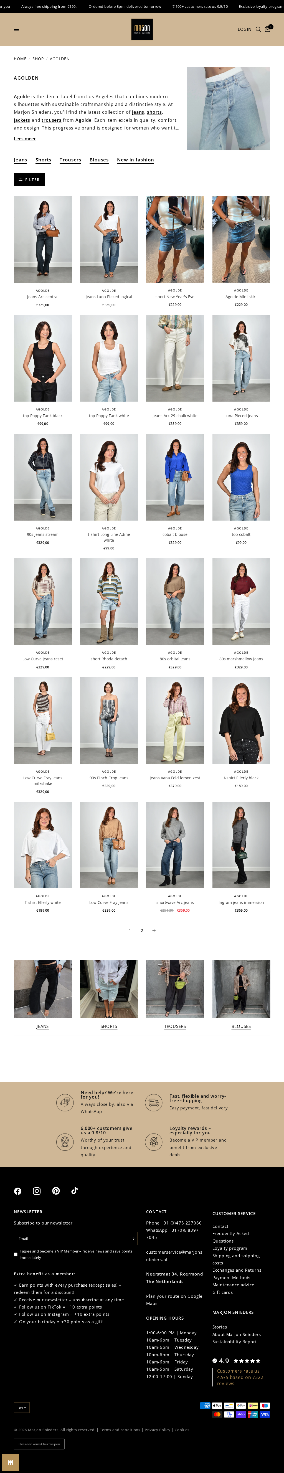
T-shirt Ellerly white (43, 902)
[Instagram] (42, 1191)
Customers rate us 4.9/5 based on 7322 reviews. (240, 1377)
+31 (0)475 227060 (181, 1223)
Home (20, 58)
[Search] (258, 29)
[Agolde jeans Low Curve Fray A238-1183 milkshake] (43, 720)
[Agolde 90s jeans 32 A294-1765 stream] (43, 477)
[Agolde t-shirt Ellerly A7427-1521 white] (43, 845)
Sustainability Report (234, 1341)
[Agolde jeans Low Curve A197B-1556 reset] (43, 601)
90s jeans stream (43, 534)
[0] (266, 29)
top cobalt (241, 534)
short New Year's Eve (175, 296)
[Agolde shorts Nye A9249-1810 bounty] (175, 239)
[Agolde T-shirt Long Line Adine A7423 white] (109, 477)
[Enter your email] (132, 1238)
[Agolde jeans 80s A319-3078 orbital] (175, 601)
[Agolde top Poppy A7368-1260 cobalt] (241, 477)
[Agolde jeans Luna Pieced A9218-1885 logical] (109, 239)
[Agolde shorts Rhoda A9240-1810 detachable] (109, 601)
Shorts (43, 159)
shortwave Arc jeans (175, 902)
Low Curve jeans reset (42, 658)
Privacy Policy (158, 1429)
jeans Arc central (43, 296)
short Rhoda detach (109, 658)
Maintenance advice (233, 1284)
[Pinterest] (61, 1191)
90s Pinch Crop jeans (109, 777)
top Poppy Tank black (42, 415)
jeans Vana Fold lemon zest (175, 777)
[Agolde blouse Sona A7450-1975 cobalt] (175, 477)
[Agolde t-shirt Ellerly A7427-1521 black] (241, 720)
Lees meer (25, 138)
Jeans (20, 159)
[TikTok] (80, 1191)
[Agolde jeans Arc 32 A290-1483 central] (43, 239)
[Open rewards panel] (10, 1462)
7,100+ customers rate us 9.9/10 (178, 6)
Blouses (99, 159)
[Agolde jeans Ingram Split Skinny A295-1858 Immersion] (241, 845)
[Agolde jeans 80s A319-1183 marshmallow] (241, 601)
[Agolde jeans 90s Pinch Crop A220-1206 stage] (109, 720)
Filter (32, 179)
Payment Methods (231, 1277)
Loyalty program (230, 1248)
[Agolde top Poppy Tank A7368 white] (109, 358)
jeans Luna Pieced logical (109, 296)
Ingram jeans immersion (241, 902)
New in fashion (135, 159)
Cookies (182, 1429)
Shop (38, 58)
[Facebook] (23, 1191)
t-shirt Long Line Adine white (109, 537)
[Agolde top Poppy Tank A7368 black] (43, 358)
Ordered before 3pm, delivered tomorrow (103, 6)
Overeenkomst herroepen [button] (39, 1444)
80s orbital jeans (175, 658)
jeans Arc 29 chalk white (175, 415)
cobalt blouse (175, 534)
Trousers (70, 159)
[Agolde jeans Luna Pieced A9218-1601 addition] (241, 358)
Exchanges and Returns (237, 1270)
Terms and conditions (120, 1429)
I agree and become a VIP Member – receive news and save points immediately (76, 1254)
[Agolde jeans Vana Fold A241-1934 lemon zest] (175, 720)
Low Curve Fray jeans (108, 902)
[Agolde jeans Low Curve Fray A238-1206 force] (109, 845)
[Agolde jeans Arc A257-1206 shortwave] (175, 845)
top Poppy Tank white (109, 415)
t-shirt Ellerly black (241, 777)
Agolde (43, 290)
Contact (220, 1226)
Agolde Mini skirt (241, 296)
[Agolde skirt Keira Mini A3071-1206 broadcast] (241, 239)
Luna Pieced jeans (241, 415)
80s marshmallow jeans (241, 658)
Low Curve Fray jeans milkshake (42, 780)
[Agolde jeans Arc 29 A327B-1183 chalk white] (175, 358)
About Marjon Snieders (236, 1334)
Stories (219, 1327)
